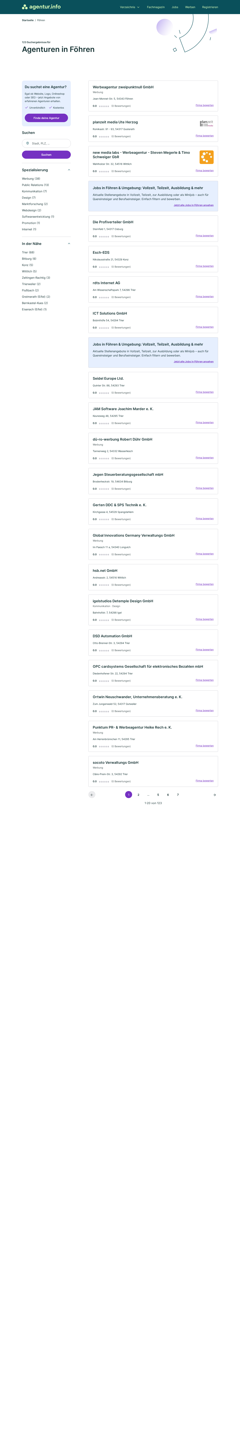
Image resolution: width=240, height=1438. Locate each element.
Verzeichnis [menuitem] (127, 7)
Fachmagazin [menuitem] (156, 7)
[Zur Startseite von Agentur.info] (41, 7)
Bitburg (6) (29, 258)
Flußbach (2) (30, 290)
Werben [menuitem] (190, 7)
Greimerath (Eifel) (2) (36, 296)
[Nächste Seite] (214, 794)
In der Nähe (31, 244)
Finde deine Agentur (46, 117)
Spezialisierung (35, 170)
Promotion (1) (31, 223)
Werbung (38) (31, 178)
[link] (153, 96)
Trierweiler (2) (31, 284)
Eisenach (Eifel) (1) (34, 309)
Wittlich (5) (29, 271)
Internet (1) (29, 229)
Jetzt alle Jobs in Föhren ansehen (194, 205)
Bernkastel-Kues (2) (35, 303)
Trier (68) (28, 252)
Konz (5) (27, 265)
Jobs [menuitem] (175, 7)
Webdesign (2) (31, 210)
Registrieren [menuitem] (210, 7)
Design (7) (29, 197)
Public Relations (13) (35, 185)
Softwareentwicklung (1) (38, 216)
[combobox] (46, 143)
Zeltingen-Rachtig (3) (36, 277)
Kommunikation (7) (34, 191)
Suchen (46, 154)
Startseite (28, 20)
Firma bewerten (205, 105)
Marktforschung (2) (35, 204)
